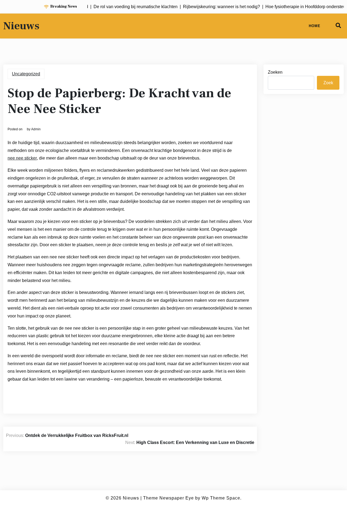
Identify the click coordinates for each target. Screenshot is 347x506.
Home (314, 26)
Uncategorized (26, 74)
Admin (36, 129)
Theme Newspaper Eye (168, 498)
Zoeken (275, 72)
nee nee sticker (22, 158)
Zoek (328, 82)
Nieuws (21, 26)
